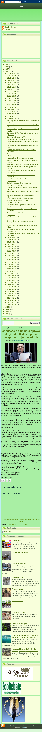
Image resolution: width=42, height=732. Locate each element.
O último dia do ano (13, 202)
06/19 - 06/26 (12, 251)
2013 (7, 311)
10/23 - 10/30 (12, 94)
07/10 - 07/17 (12, 244)
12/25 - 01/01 (12, 73)
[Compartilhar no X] (7, 480)
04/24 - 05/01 (12, 269)
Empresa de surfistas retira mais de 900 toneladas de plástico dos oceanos (25, 636)
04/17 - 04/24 (12, 271)
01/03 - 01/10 (12, 305)
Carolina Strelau (10, 27)
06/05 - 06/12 (12, 255)
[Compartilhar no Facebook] (10, 480)
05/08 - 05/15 (12, 264)
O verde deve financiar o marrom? (18, 200)
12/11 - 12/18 (12, 78)
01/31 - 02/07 (12, 296)
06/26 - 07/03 (12, 249)
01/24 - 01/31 (12, 298)
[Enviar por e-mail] (1, 480)
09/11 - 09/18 (12, 107)
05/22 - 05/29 (12, 260)
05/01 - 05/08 (12, 267)
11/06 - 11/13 (12, 89)
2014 (7, 309)
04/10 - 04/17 (12, 273)
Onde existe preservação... (21, 552)
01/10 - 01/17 (12, 302)
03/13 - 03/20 (12, 282)
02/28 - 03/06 (12, 287)
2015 (7, 307)
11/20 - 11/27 (12, 85)
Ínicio (21, 6)
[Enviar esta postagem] (28, 340)
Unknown (8, 29)
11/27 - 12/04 (12, 82)
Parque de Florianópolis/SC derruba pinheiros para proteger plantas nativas (25, 650)
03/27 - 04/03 (12, 278)
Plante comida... (17, 601)
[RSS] (3, 726)
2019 (7, 64)
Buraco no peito (17, 589)
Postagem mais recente (10, 519)
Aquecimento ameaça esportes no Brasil (20, 196)
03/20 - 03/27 (12, 280)
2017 (7, 69)
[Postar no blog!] (4, 480)
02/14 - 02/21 (12, 291)
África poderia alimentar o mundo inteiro (20, 158)
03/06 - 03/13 (12, 285)
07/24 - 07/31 (12, 240)
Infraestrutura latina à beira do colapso (20, 198)
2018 (7, 67)
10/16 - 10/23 (12, 96)
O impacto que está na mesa (16, 185)
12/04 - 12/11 (12, 80)
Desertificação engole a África (17, 137)
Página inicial (21, 520)
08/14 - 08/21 (12, 116)
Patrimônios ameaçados (20, 624)
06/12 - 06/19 (12, 253)
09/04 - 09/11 (12, 109)
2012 (7, 314)
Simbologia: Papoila (18, 577)
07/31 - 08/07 (12, 237)
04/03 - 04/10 (12, 276)
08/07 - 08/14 (12, 118)
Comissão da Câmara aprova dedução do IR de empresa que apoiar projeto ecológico (21, 334)
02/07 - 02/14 (12, 293)
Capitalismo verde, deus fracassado (19, 183)
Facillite (24, 727)
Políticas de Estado (18, 612)
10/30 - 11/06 (12, 91)
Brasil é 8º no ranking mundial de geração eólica (23, 164)
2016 (7, 71)
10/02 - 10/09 (12, 100)
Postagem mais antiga (32, 519)
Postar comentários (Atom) (17, 524)
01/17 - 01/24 (12, 300)
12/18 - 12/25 (12, 76)
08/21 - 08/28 (12, 114)
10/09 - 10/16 (12, 98)
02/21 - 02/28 (12, 289)
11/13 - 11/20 (12, 87)
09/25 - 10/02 (12, 103)
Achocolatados (17, 541)
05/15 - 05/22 (12, 262)
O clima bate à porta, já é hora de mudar (20, 139)
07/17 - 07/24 (12, 242)
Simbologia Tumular (18, 564)
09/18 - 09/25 (12, 105)
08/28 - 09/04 (12, 112)
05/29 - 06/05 (12, 258)
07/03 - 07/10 (12, 246)
